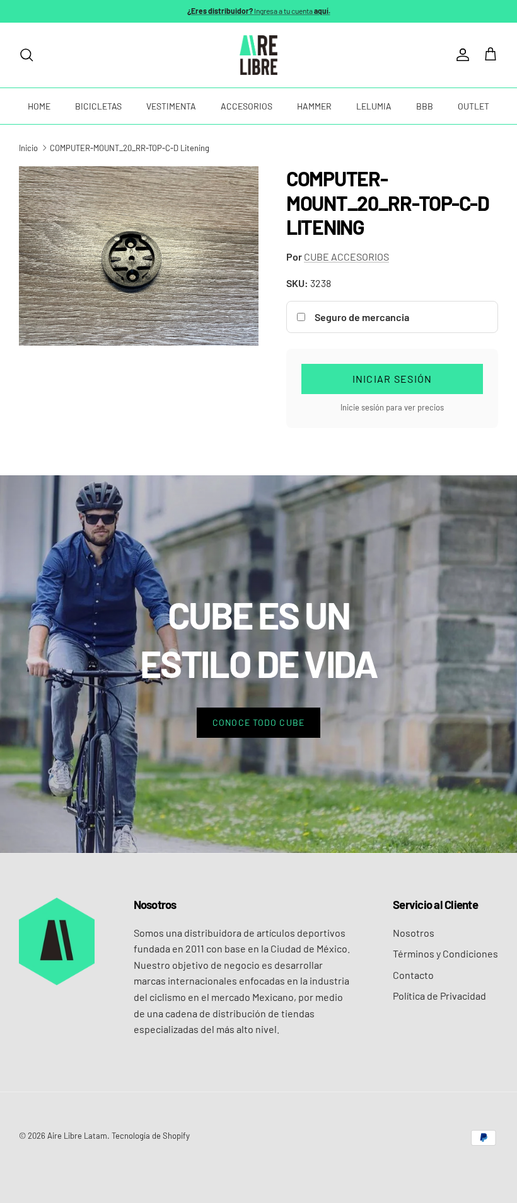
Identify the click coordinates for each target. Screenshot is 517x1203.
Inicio (28, 148)
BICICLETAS (98, 106)
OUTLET (473, 106)
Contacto (413, 975)
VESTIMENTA (171, 106)
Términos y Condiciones (445, 953)
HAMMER (314, 106)
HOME (39, 106)
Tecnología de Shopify (151, 1136)
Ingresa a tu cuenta (258, 10)
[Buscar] (26, 54)
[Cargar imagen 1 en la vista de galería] (138, 256)
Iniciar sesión (392, 379)
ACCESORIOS (246, 106)
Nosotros (413, 933)
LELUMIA (374, 106)
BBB (424, 106)
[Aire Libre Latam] (258, 55)
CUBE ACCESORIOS (346, 257)
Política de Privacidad (439, 996)
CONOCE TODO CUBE (258, 722)
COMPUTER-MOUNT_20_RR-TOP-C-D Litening (129, 148)
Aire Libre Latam (77, 1136)
